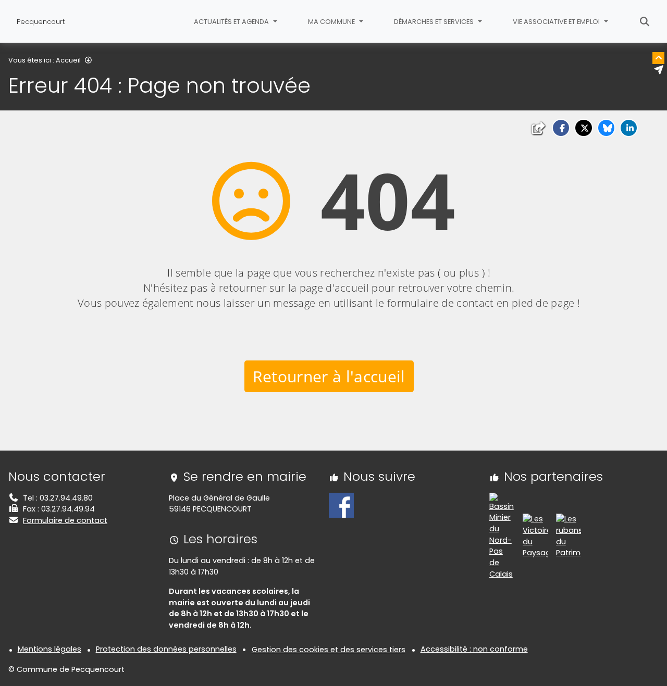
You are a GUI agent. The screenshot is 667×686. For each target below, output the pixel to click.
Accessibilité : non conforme (474, 649)
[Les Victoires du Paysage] (535, 535)
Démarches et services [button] (434, 21)
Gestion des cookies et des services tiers (328, 649)
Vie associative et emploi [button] (557, 21)
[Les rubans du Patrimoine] (568, 535)
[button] (561, 128)
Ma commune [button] (332, 21)
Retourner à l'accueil (329, 376)
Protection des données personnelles (166, 649)
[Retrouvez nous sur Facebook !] (341, 505)
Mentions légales (49, 649)
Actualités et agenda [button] (232, 21)
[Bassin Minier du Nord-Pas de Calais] (501, 535)
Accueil (68, 60)
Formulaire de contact (65, 520)
